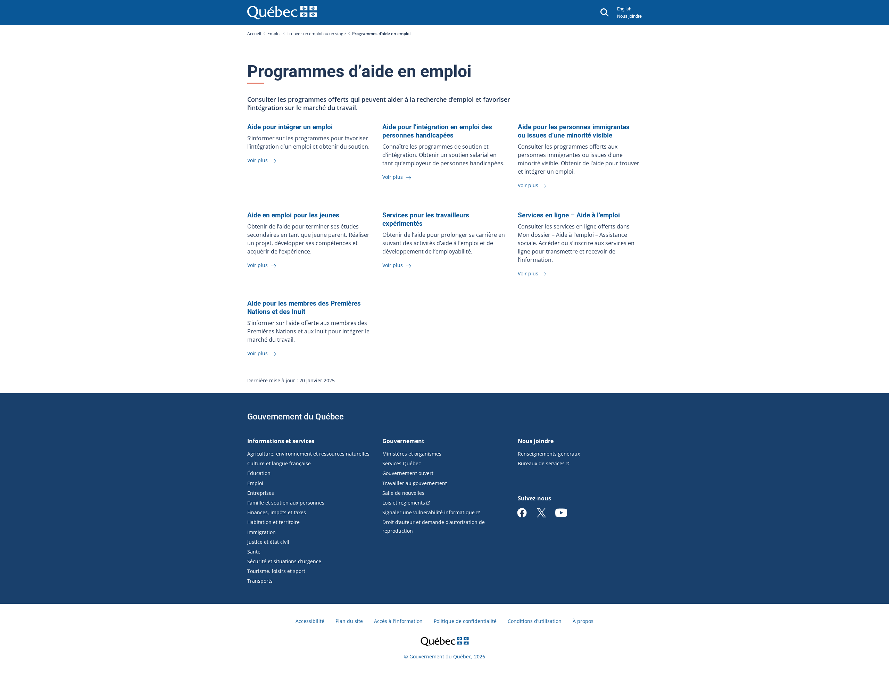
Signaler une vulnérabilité (428, 512)
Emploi (274, 33)
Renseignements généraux (549, 453)
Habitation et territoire (273, 522)
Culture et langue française (279, 463)
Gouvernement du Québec (295, 417)
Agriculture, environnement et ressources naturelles (308, 453)
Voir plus (258, 160)
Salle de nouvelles (403, 493)
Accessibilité (310, 621)
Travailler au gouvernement (414, 483)
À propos (583, 621)
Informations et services (280, 441)
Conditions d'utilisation (535, 621)
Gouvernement (403, 441)
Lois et (403, 502)
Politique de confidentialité (465, 621)
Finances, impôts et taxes (276, 512)
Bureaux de (541, 463)
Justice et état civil (268, 542)
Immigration (261, 532)
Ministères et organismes (411, 453)
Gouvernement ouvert (407, 473)
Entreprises (260, 493)
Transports (260, 580)
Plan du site (349, 621)
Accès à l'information (398, 621)
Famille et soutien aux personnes (285, 502)
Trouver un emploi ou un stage (316, 33)
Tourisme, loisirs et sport (276, 571)
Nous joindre (629, 16)
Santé (253, 551)
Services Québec (401, 463)
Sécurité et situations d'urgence (284, 561)
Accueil (254, 33)
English (624, 8)
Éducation (259, 473)
